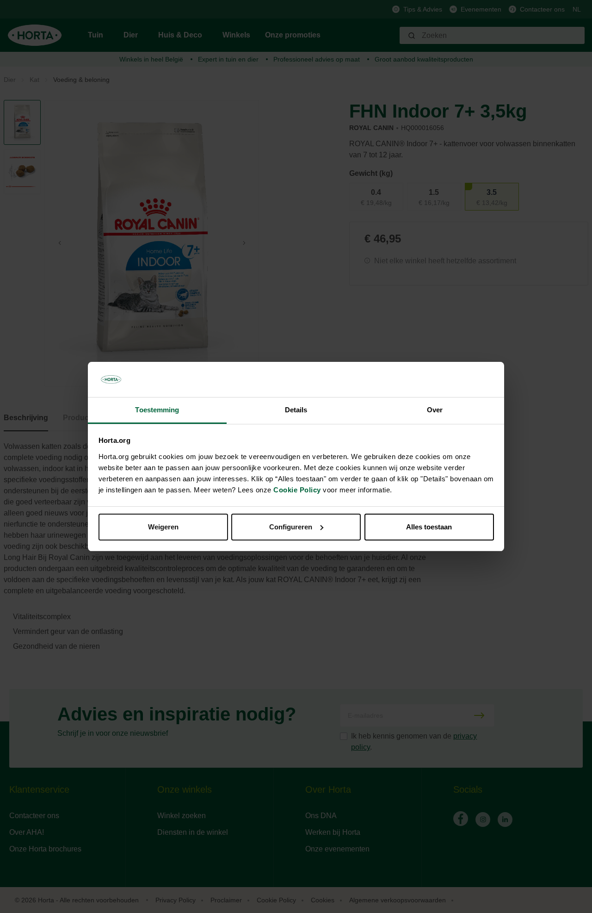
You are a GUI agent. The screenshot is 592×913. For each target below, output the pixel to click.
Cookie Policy (297, 490)
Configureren (290, 527)
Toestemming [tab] (157, 410)
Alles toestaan (429, 527)
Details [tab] (296, 410)
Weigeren (163, 527)
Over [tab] (435, 410)
